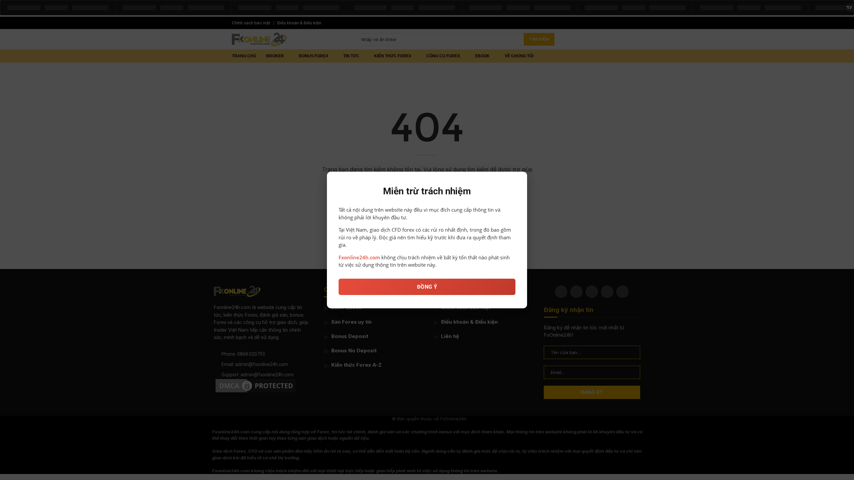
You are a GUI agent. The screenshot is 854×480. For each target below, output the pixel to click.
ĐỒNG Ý (427, 287)
